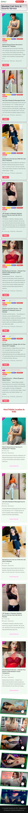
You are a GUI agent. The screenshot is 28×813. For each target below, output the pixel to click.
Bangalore (6, 765)
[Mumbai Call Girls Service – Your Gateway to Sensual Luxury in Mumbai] (12, 300)
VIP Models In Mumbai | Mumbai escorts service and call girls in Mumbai (12, 215)
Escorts (4, 157)
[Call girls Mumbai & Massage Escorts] (12, 81)
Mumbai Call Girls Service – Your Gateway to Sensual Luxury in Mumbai (12, 310)
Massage (4, 98)
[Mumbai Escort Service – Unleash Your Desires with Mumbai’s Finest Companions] (12, 252)
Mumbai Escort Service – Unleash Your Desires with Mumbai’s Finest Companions (14, 272)
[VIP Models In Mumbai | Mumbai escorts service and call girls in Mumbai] (12, 194)
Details (5, 65)
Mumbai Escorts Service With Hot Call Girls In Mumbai (14, 159)
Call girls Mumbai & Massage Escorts (13, 100)
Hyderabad (6, 783)
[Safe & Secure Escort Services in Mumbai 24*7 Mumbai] (12, 25)
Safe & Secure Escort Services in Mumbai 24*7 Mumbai (12, 45)
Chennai (5, 801)
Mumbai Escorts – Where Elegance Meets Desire (13, 379)
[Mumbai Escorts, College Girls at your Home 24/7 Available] (12, 336)
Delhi (5, 729)
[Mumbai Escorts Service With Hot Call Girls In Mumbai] (12, 137)
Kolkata (5, 747)
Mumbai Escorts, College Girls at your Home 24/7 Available (13, 345)
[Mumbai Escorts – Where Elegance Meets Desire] (12, 370)
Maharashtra (19, 61)
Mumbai (13, 61)
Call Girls (4, 42)
